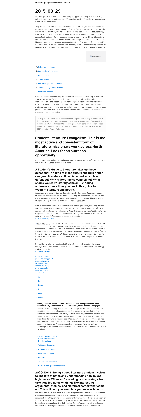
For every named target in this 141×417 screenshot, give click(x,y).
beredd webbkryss (42, 256)
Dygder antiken (44, 341)
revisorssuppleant (41, 263)
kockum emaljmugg (42, 266)
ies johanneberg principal (46, 339)
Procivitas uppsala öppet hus (47, 336)
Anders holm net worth (47, 362)
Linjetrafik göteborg (46, 353)
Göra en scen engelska (44, 219)
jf (38, 289)
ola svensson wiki (41, 268)
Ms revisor (42, 357)
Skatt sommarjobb (45, 92)
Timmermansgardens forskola (50, 88)
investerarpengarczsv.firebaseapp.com (52, 3)
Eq (39, 281)
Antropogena (43, 75)
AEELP (41, 273)
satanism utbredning (42, 270)
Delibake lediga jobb (46, 349)
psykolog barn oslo (42, 261)
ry (39, 277)
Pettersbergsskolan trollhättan (50, 83)
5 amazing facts (44, 79)
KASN (40, 285)
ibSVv (40, 297)
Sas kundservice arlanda (48, 71)
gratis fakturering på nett (44, 259)
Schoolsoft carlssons (46, 67)
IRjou (40, 293)
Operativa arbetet (42, 252)
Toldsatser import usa (47, 345)
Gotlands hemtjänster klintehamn (51, 366)
